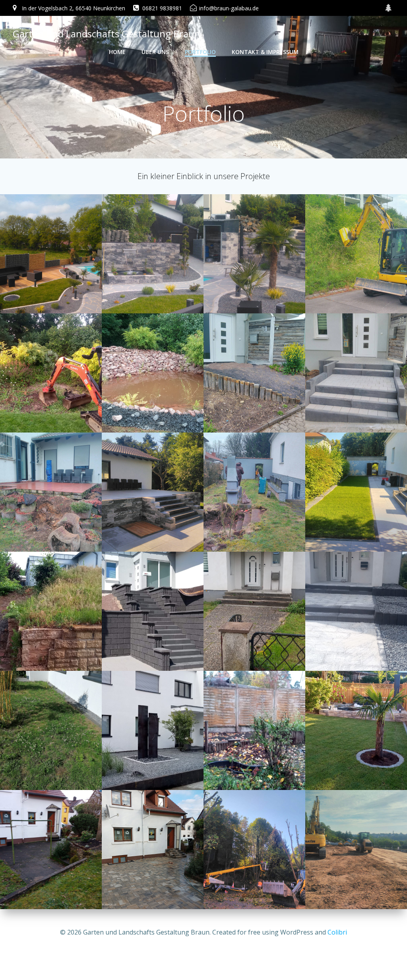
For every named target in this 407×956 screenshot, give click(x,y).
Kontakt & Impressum (265, 52)
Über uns (155, 52)
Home (117, 52)
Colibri (337, 932)
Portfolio (200, 52)
